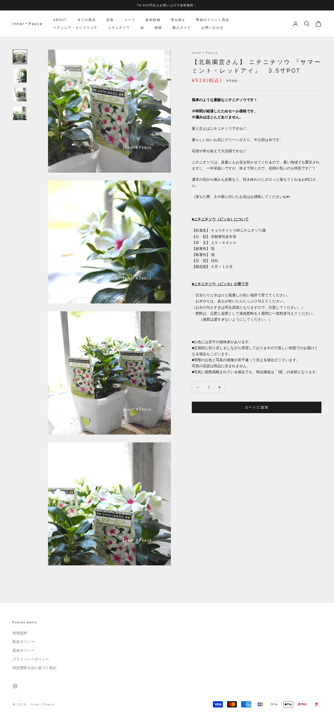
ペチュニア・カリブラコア (75, 28)
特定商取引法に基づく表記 (34, 667)
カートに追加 (257, 407)
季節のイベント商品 (212, 20)
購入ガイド (181, 28)
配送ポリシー (23, 641)
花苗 (110, 20)
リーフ (129, 20)
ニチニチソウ (119, 28)
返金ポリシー (23, 650)
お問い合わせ (212, 28)
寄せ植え (178, 20)
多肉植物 (153, 20)
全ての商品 (86, 20)
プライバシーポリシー (31, 659)
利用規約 (20, 633)
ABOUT (60, 20)
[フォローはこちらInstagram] (15, 686)
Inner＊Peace (205, 53)
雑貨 (158, 28)
